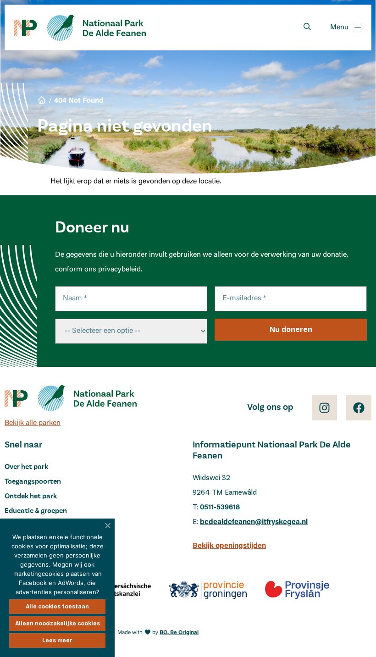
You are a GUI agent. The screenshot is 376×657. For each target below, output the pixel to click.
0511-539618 (220, 507)
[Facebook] (358, 407)
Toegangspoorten (33, 482)
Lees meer (57, 640)
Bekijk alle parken (33, 423)
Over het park (26, 467)
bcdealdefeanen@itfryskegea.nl (254, 522)
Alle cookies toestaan (57, 606)
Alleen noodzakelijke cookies (57, 623)
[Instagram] (324, 407)
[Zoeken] (307, 26)
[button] (346, 28)
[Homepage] (80, 28)
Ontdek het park (31, 496)
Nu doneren (291, 329)
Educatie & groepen (36, 511)
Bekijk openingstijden (229, 546)
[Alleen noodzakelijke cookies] (108, 525)
